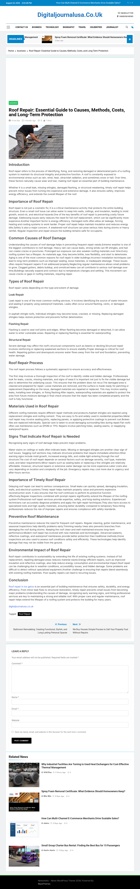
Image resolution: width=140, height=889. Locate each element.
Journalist (112, 27)
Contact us (21, 27)
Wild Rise (48, 772)
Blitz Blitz (47, 796)
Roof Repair (24, 614)
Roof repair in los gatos (21, 586)
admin (46, 823)
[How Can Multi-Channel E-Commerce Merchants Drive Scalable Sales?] (124, 41)
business (37, 27)
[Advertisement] (70, 80)
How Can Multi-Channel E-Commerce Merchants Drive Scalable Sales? (80, 818)
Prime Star (16, 120)
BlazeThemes (44, 884)
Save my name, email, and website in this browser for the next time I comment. (51, 732)
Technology (52, 27)
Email (15, 709)
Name (15, 697)
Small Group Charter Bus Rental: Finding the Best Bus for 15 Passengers (87, 3)
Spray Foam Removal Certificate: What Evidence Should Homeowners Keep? (77, 37)
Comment (17, 663)
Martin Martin (49, 850)
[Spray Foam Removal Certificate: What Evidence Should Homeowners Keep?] (32, 41)
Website (15, 720)
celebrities (96, 27)
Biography (68, 27)
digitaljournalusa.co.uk (69, 14)
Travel (82, 27)
